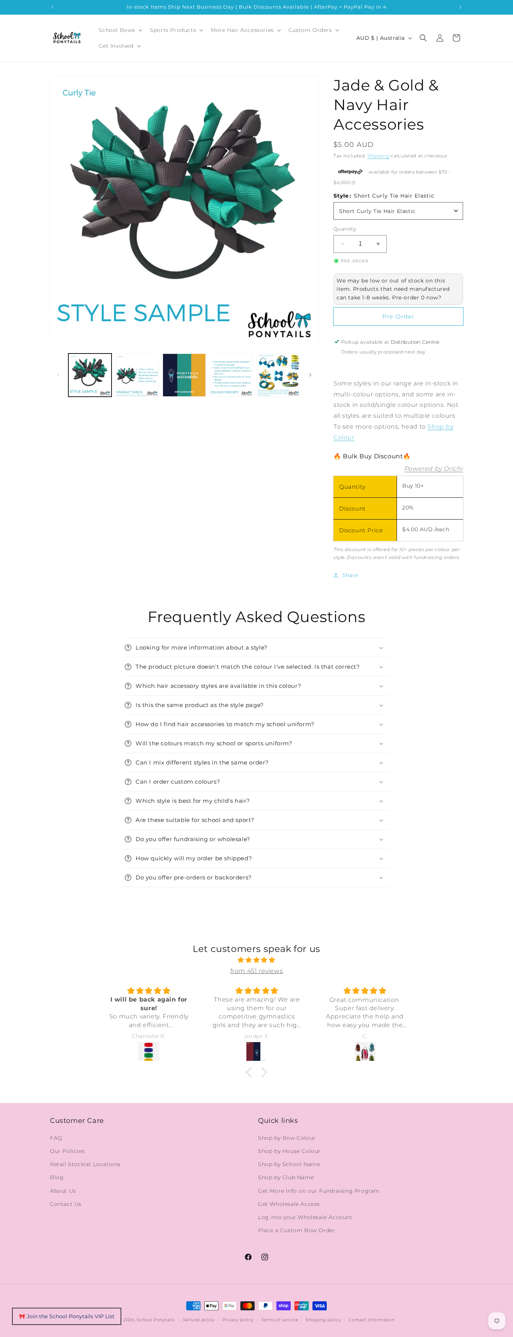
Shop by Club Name (286, 1177)
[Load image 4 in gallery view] (231, 375)
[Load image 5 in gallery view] (278, 375)
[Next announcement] (460, 7)
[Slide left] (58, 375)
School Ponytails (155, 1319)
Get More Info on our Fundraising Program (319, 1190)
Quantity (344, 229)
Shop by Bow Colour (287, 1138)
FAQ (56, 1138)
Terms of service (279, 1319)
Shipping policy (323, 1319)
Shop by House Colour (289, 1151)
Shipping (378, 156)
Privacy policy (238, 1319)
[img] (256, 960)
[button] (120, 30)
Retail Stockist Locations (85, 1164)
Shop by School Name (289, 1164)
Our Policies (67, 1151)
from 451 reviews (256, 970)
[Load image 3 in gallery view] (184, 375)
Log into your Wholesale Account (305, 1217)
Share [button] (350, 574)
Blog (56, 1177)
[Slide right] (310, 375)
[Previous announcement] (52, 7)
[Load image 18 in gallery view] (136, 375)
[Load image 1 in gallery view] (90, 375)
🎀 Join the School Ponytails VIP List (67, 1316)
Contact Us (65, 1204)
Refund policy (199, 1319)
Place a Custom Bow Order (296, 1230)
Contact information (371, 1319)
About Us (63, 1190)
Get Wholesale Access (289, 1204)
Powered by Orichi (433, 468)
